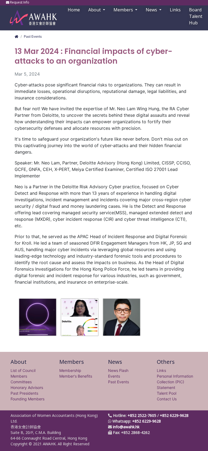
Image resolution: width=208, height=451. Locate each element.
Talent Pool (166, 393)
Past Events (33, 36)
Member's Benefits (75, 376)
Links (161, 370)
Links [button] (175, 10)
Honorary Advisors (27, 387)
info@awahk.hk (126, 426)
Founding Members (27, 399)
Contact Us (167, 399)
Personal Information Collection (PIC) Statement (175, 382)
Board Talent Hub (195, 16)
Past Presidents (24, 393)
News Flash (118, 370)
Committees (21, 381)
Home (74, 10)
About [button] (95, 10)
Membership (70, 370)
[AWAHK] (30, 15)
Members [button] (123, 10)
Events (114, 376)
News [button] (152, 10)
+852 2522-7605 (142, 415)
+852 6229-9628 (174, 415)
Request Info (19, 2)
